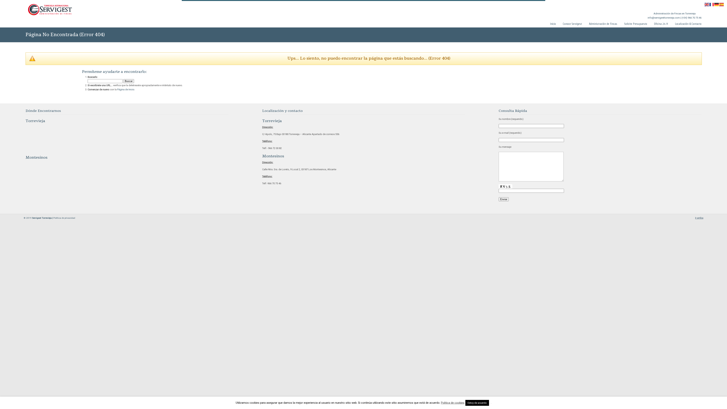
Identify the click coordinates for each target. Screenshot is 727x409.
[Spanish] (721, 4)
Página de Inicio (125, 89)
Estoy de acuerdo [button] (477, 402)
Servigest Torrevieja (50, 10)
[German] (716, 4)
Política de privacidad (64, 218)
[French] (711, 4)
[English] (706, 4)
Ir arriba (699, 217)
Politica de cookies (452, 402)
